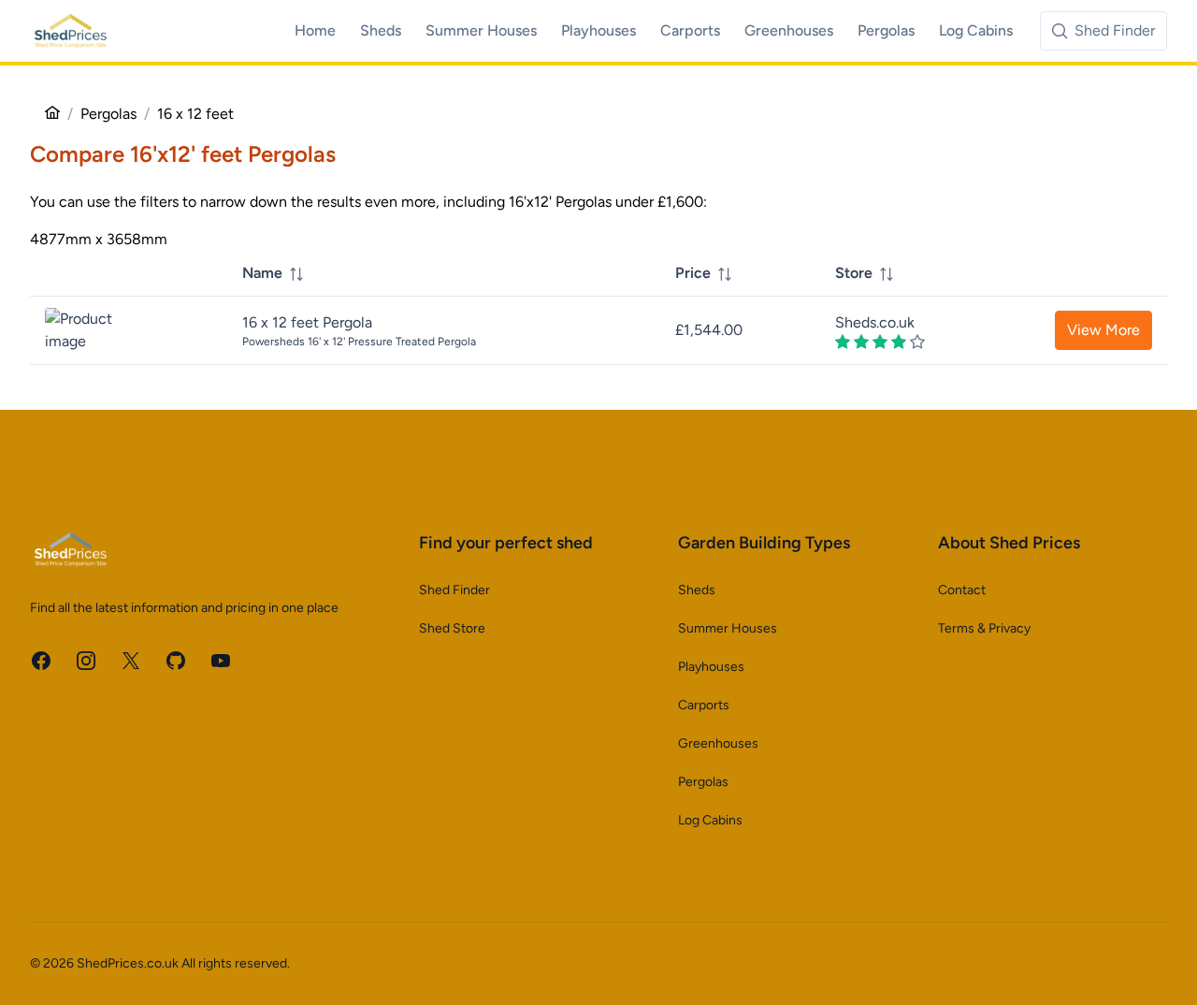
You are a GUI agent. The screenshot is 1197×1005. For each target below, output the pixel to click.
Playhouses (711, 667)
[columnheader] (444, 274)
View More (1103, 330)
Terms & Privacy (984, 628)
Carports (703, 705)
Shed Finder (454, 590)
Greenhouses (718, 743)
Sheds (696, 590)
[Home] (52, 114)
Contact (962, 590)
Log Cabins (710, 820)
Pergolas (703, 782)
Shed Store (452, 628)
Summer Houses (727, 628)
